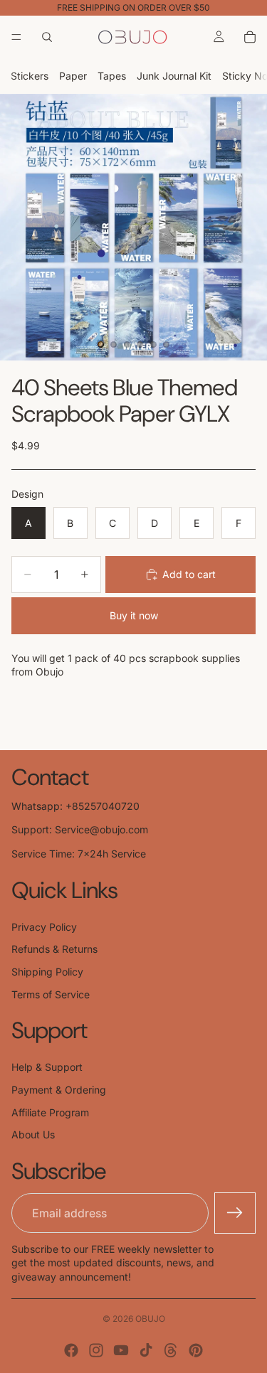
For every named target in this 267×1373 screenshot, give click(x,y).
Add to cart (189, 574)
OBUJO (150, 1318)
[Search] (47, 37)
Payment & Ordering (58, 1090)
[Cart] (250, 37)
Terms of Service (50, 994)
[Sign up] (235, 1213)
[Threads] (170, 1350)
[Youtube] (121, 1350)
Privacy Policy (44, 927)
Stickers (29, 76)
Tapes (112, 76)
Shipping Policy (47, 972)
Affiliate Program (50, 1112)
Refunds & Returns (54, 949)
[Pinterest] (195, 1350)
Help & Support (47, 1067)
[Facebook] (71, 1350)
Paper (73, 76)
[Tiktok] (146, 1350)
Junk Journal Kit (174, 76)
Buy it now (134, 615)
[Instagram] (96, 1350)
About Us (33, 1134)
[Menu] (16, 37)
